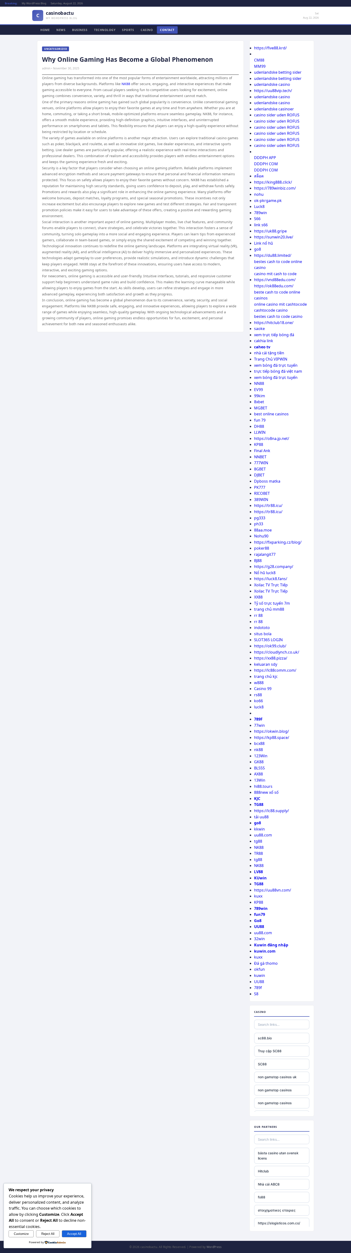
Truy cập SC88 (270, 1051)
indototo (262, 627)
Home (45, 30)
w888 (259, 682)
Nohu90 (261, 536)
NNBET (260, 456)
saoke (259, 328)
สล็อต (259, 176)
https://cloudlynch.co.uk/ (276, 652)
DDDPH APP (265, 157)
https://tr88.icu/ (268, 505)
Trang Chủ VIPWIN (270, 359)
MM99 (260, 66)
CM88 (259, 60)
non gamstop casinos (275, 1090)
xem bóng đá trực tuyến (276, 365)
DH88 (259, 426)
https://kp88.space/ (271, 737)
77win (259, 725)
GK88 (259, 761)
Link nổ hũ (263, 243)
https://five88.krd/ (270, 48)
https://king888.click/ (273, 182)
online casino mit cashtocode (280, 304)
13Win (259, 780)
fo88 (261, 1197)
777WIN (261, 462)
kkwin (259, 829)
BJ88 (258, 560)
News (60, 30)
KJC (257, 798)
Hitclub (263, 1171)
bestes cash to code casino (278, 316)
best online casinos (271, 414)
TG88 (258, 804)
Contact (167, 30)
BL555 (259, 768)
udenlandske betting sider (278, 72)
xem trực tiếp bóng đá (274, 334)
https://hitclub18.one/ (273, 322)
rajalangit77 (265, 554)
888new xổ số (266, 792)
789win (260, 212)
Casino (147, 30)
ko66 (258, 700)
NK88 (126, 84)
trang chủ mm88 (269, 609)
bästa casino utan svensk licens (278, 1155)
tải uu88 (261, 817)
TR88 (258, 853)
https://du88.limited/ (272, 255)
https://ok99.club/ (270, 646)
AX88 (258, 774)
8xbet (259, 401)
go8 (257, 249)
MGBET (260, 408)
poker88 (261, 548)
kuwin (259, 975)
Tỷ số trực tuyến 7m (272, 603)
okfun (259, 969)
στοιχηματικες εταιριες (277, 1210)
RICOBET (262, 493)
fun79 (259, 914)
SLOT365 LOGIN (268, 639)
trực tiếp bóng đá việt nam (278, 371)
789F (258, 719)
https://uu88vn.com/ (272, 890)
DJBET (259, 475)
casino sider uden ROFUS (276, 115)
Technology (104, 30)
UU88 (259, 926)
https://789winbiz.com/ (275, 188)
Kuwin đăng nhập (271, 945)
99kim (259, 395)
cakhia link (263, 340)
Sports (128, 30)
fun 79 (260, 420)
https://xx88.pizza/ (270, 658)
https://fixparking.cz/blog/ (278, 542)
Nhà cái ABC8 (269, 1184)
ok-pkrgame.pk (268, 200)
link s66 (261, 224)
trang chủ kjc (266, 676)
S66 (257, 218)
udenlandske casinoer (274, 109)
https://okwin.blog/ (271, 731)
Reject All (47, 1234)
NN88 (259, 383)
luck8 (259, 707)
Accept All (74, 1234)
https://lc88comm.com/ (275, 670)
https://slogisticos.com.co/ (279, 1223)
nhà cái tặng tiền (269, 353)
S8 (256, 993)
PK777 (259, 487)
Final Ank (262, 450)
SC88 (262, 1064)
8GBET (260, 469)
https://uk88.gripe (270, 231)
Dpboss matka (267, 481)
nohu (259, 194)
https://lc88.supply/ (271, 810)
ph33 (258, 523)
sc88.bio (265, 1038)
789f (258, 987)
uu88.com (263, 835)
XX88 (258, 597)
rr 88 (258, 615)
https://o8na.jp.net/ (271, 438)
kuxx (258, 896)
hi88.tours (263, 786)
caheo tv (262, 347)
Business (79, 30)
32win (259, 938)
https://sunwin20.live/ (273, 237)
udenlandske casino (272, 84)
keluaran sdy (265, 664)
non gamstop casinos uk (277, 1077)
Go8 (257, 920)
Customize (21, 1234)
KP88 (258, 444)
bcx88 (259, 743)
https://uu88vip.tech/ (273, 90)
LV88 (258, 871)
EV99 (258, 389)
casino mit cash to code (275, 273)
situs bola (262, 633)
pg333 (259, 518)
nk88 (258, 749)
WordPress (214, 1247)
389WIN (261, 499)
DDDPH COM (266, 163)
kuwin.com (265, 951)
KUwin (260, 878)
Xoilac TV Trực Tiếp (271, 585)
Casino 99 (262, 688)
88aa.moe (263, 530)
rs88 (258, 694)
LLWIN (260, 432)
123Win (260, 755)
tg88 (258, 841)
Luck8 (259, 206)
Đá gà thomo (266, 963)
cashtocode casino (271, 310)
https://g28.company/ (273, 566)
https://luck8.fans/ (270, 578)
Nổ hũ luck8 (265, 572)
